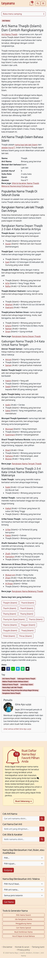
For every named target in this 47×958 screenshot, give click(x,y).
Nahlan (8, 328)
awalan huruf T (8, 147)
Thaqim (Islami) (10, 602)
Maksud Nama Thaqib (10, 685)
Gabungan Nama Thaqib (26, 679)
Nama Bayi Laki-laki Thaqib (12, 687)
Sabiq (7, 410)
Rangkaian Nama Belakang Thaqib (27, 591)
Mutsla (8, 458)
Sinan (7, 331)
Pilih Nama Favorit (23, 915)
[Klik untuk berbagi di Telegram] (18, 669)
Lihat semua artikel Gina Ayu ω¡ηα (17, 729)
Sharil (7, 450)
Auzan (8, 243)
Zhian (7, 577)
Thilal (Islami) (9, 636)
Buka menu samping (12, 14)
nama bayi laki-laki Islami (26, 144)
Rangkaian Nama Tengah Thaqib (26, 463)
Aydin (7, 404)
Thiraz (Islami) (25, 636)
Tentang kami (38, 947)
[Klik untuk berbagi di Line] (23, 669)
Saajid (8, 386)
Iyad (7, 262)
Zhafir (8, 553)
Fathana (9, 456)
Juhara (8, 325)
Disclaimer (8, 947)
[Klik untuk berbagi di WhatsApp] (13, 669)
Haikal (8, 508)
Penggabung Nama (23, 923)
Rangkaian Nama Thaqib (11, 693)
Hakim (8, 380)
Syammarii (10, 434)
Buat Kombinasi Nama (23, 932)
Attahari (9, 304)
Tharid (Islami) (27, 602)
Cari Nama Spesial (23, 928)
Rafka (7, 286)
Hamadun (9, 556)
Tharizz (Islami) (36, 619)
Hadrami (9, 307)
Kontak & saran (22, 947)
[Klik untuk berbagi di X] (3, 669)
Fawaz (8, 535)
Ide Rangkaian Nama (23, 919)
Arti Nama (6, 21)
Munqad (9, 429)
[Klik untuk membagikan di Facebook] (8, 669)
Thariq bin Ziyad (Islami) (14, 619)
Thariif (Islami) (26, 608)
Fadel (7, 487)
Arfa (7, 283)
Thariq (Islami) (9, 614)
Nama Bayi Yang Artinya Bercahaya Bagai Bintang (20, 690)
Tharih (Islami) (9, 608)
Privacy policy (23, 949)
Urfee (7, 529)
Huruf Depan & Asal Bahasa (23, 936)
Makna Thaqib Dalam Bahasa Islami (15, 681)
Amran (8, 359)
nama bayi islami (26, 685)
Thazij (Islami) (27, 630)
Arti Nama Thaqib (9, 34)
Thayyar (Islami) (28, 625)
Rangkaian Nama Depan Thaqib (26, 336)
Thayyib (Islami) (10, 630)
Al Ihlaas (9, 583)
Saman (8, 365)
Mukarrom (10, 575)
